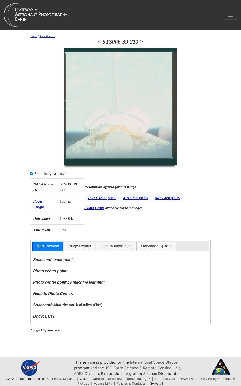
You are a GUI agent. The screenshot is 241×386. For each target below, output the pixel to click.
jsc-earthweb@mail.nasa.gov (128, 379)
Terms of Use (165, 379)
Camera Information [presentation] (116, 246)
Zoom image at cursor (50, 174)
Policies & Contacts (131, 383)
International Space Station (154, 362)
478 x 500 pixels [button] (135, 198)
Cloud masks (94, 208)
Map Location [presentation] (47, 246)
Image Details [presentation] (79, 246)
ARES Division (86, 373)
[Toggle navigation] (230, 15)
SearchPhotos (47, 36)
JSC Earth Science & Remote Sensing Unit (142, 368)
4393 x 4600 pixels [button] (102, 198)
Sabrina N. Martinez (61, 379)
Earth (43, 316)
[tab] (47, 246)
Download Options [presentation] (156, 246)
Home (33, 36)
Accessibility (103, 383)
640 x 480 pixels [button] (167, 198)
